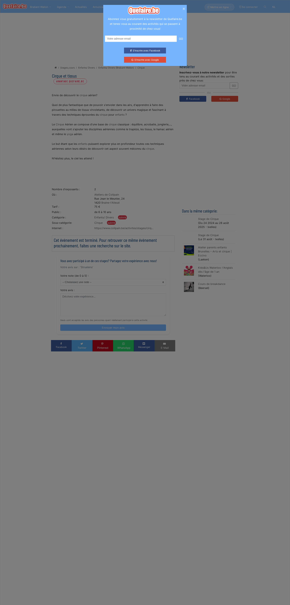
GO (181, 38)
